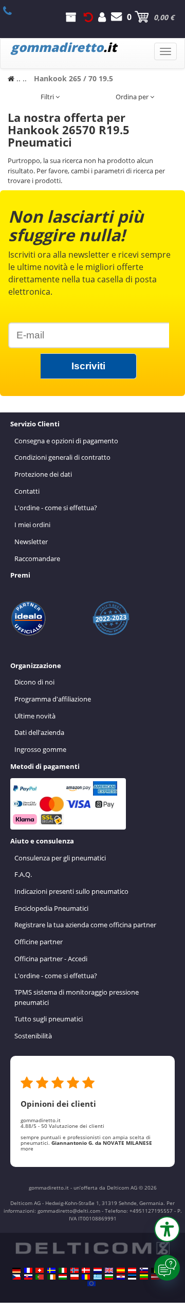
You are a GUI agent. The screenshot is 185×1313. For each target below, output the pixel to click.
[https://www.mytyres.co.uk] (109, 1270)
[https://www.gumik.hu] (63, 1277)
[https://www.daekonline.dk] (86, 1270)
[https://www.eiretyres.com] (51, 1277)
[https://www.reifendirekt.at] (132, 1270)
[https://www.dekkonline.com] (74, 1270)
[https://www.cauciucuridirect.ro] (86, 1277)
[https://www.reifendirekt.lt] (144, 1277)
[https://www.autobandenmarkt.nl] (98, 1270)
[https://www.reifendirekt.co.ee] (132, 1277)
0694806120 (13, 11)
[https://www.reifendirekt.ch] (39, 1270)
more (27, 1148)
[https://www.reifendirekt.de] (16, 1270)
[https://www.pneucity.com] (39, 1277)
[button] (167, 1229)
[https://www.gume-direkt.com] (144, 1270)
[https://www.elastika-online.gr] (98, 1277)
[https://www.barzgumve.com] (109, 1277)
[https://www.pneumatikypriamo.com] (28, 1277)
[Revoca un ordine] (88, 17)
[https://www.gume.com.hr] (121, 1277)
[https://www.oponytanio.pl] (74, 1277)
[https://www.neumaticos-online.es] (121, 1270)
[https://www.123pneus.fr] (28, 1270)
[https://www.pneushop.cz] (16, 1277)
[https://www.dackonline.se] (51, 1270)
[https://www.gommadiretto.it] (63, 1270)
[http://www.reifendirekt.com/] (91, 1283)
